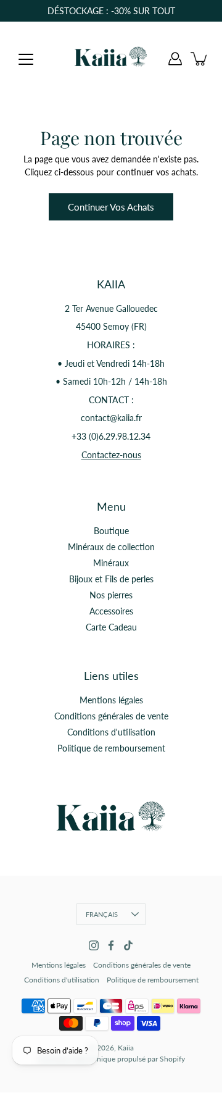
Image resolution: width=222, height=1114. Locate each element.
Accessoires (111, 611)
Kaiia (126, 1047)
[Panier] (200, 59)
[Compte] (175, 59)
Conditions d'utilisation (111, 732)
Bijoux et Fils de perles (111, 579)
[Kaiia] (111, 59)
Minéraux (111, 563)
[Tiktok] (128, 945)
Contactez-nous (111, 455)
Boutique (111, 531)
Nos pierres (111, 595)
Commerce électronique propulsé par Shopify (111, 1058)
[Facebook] (111, 945)
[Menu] (25, 59)
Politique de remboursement (111, 748)
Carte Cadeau (111, 627)
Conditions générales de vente (111, 716)
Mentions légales (111, 700)
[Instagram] (93, 945)
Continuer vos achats (111, 206)
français (102, 914)
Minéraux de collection (111, 547)
